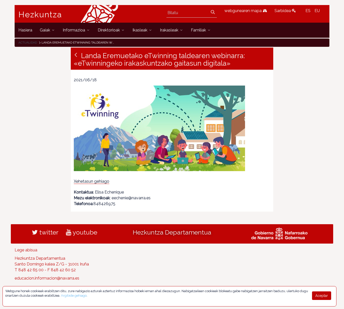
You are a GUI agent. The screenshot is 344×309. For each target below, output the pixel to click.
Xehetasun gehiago (91, 181)
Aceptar (321, 296)
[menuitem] (25, 30)
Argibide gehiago (74, 295)
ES (308, 10)
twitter (48, 232)
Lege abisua (26, 250)
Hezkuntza (40, 15)
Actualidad (27, 42)
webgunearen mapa (243, 10)
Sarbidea (283, 10)
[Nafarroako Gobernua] (279, 233)
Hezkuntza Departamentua (172, 232)
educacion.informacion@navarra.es (47, 278)
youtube (84, 232)
